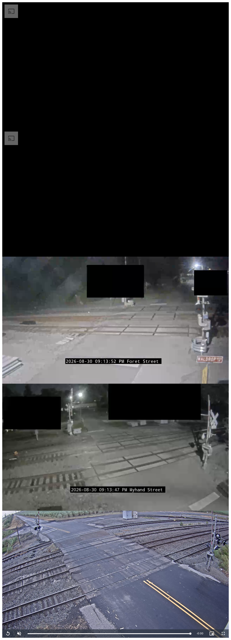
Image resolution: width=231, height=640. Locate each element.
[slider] (109, 633)
